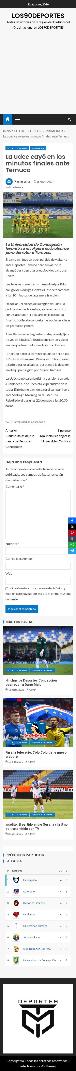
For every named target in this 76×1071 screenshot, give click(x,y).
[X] (72, 527)
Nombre (12, 543)
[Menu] (17, 119)
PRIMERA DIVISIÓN (42, 670)
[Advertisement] (38, 74)
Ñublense (28, 914)
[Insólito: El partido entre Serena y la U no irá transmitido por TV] (38, 794)
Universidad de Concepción (29, 421)
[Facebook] (72, 520)
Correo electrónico (19, 558)
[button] (17, 119)
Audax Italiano (31, 937)
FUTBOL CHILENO (17, 148)
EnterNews (27, 1066)
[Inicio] (7, 119)
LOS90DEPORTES (38, 15)
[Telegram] (72, 551)
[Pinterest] (72, 533)
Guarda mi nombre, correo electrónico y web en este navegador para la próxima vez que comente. (38, 593)
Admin (32, 689)
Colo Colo (29, 891)
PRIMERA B (38, 148)
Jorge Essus (24, 181)
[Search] (69, 119)
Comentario (14, 486)
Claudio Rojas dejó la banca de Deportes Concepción (19, 438)
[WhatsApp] (72, 545)
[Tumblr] (72, 539)
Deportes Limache (34, 903)
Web (8, 573)
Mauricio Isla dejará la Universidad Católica (55, 435)
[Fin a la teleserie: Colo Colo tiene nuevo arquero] (38, 722)
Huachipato (30, 880)
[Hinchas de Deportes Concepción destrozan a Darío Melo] (38, 650)
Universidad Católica (35, 925)
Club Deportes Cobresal (37, 948)
